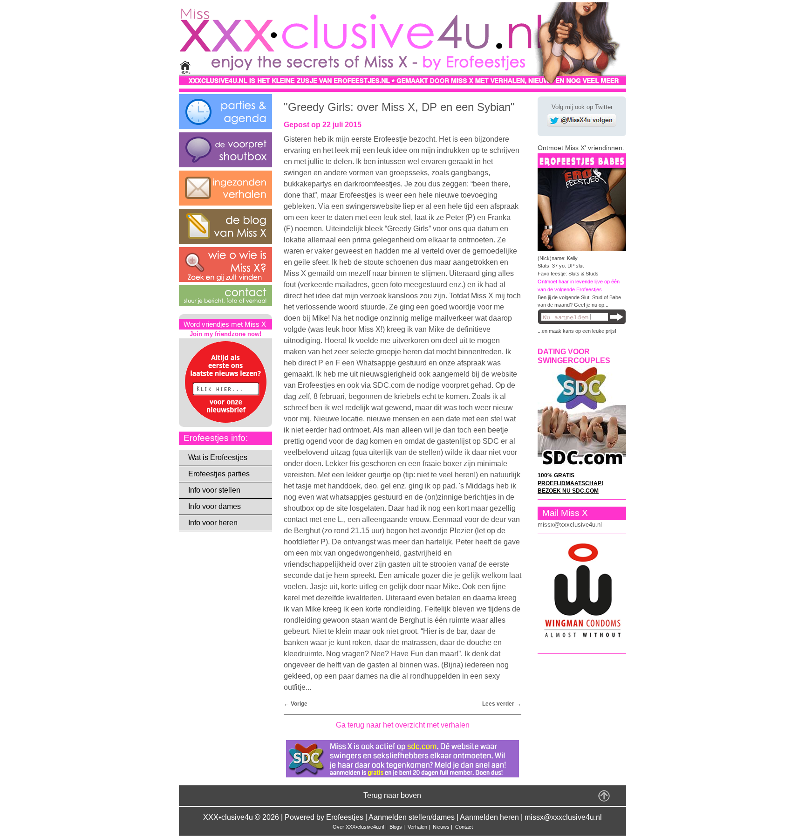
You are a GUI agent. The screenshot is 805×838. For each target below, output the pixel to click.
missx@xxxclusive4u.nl (570, 524)
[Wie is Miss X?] (225, 279)
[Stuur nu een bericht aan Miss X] (225, 304)
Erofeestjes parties (219, 474)
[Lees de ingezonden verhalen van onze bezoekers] (225, 203)
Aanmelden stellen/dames (411, 817)
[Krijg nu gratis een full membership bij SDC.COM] (402, 777)
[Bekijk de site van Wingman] (582, 638)
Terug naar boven (392, 795)
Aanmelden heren (489, 817)
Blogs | (397, 827)
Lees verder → (501, 704)
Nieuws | (443, 827)
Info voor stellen (214, 490)
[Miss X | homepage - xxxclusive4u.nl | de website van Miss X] (402, 83)
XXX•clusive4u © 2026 (241, 817)
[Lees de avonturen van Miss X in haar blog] (225, 241)
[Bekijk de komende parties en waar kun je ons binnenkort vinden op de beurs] (225, 127)
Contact (464, 827)
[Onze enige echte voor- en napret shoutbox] (225, 165)
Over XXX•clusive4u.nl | (360, 827)
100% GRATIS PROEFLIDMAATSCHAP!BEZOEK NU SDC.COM (570, 483)
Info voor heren (213, 523)
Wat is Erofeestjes (217, 457)
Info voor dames (214, 506)
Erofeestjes (344, 817)
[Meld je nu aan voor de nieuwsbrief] (225, 422)
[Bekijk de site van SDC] (582, 466)
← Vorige (295, 704)
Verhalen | (419, 827)
